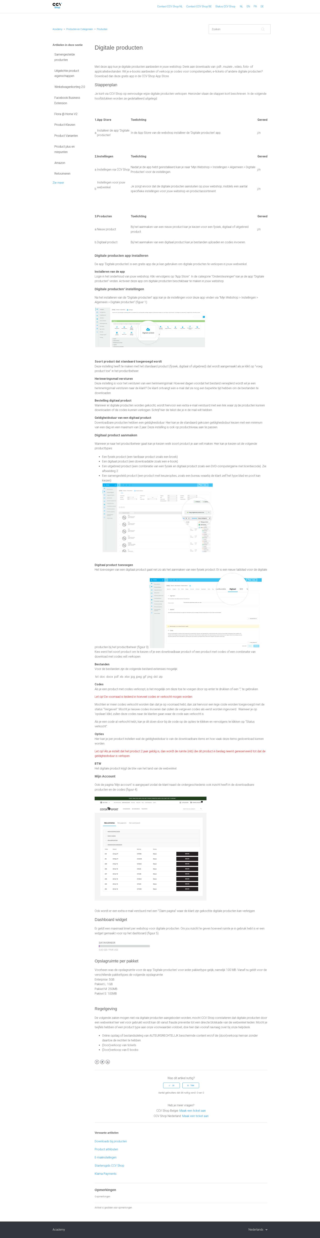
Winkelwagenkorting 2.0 (69, 87)
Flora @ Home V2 (65, 114)
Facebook (97, 1062)
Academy (57, 29)
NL (241, 6)
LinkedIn (107, 1062)
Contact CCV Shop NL (170, 6)
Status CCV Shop (225, 6)
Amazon (59, 163)
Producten (102, 29)
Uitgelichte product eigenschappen (66, 73)
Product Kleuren (64, 125)
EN (248, 6)
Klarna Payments (105, 1173)
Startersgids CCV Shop (109, 1165)
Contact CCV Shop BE (199, 6)
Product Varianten (66, 135)
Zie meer (58, 182)
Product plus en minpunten (64, 149)
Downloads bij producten (111, 1141)
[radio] (171, 1085)
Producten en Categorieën (79, 29)
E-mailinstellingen (105, 1157)
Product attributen (106, 1149)
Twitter (102, 1062)
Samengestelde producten (64, 57)
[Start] (57, 8)
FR (255, 6)
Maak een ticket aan (192, 1110)
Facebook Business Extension (67, 100)
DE (262, 6)
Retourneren (62, 173)
